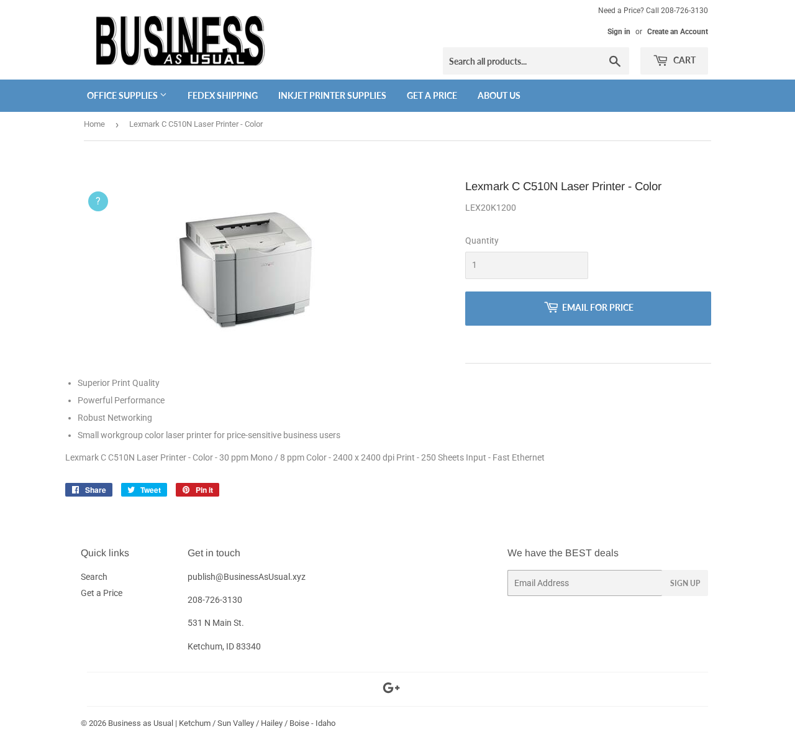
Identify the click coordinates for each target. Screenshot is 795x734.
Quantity (482, 240)
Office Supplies (123, 95)
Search (94, 577)
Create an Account (677, 31)
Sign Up (685, 583)
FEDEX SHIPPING (223, 95)
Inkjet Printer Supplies (332, 95)
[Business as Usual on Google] (391, 690)
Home (94, 124)
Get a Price (432, 95)
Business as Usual (140, 723)
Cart (683, 60)
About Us (499, 95)
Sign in (618, 31)
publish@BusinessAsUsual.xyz (247, 577)
